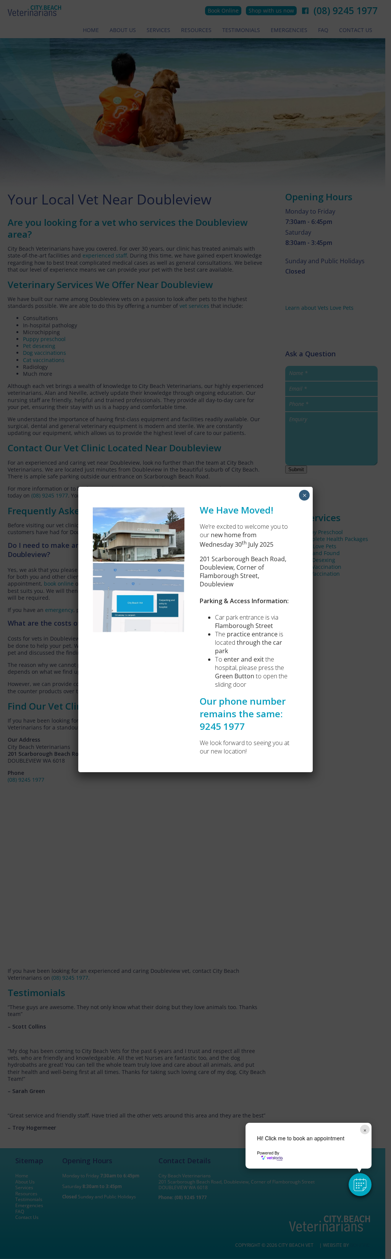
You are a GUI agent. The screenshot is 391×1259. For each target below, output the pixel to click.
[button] (360, 1184)
